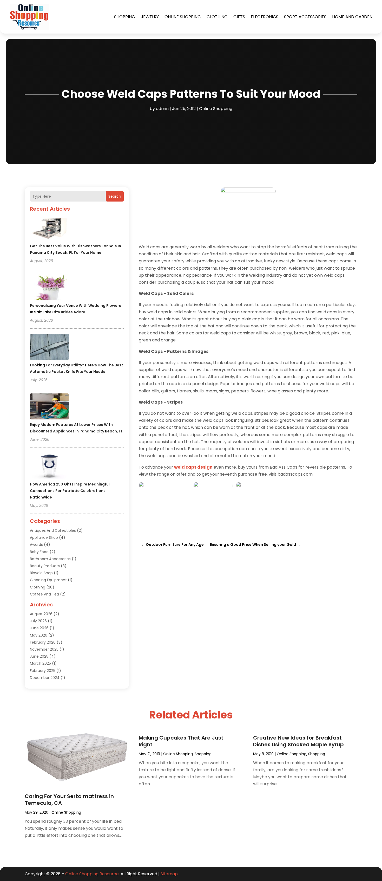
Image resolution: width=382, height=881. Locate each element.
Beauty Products (45, 565)
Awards (36, 544)
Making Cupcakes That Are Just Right (181, 741)
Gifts (239, 17)
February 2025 (42, 670)
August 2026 (41, 614)
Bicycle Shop (41, 572)
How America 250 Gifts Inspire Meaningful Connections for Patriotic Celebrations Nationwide (70, 491)
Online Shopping (182, 17)
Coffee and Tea (44, 594)
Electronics (264, 17)
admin (162, 109)
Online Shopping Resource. (92, 874)
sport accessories (305, 17)
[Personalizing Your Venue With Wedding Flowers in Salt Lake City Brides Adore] (49, 288)
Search (114, 196)
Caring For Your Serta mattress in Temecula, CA (69, 800)
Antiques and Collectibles (53, 530)
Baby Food (39, 551)
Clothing (217, 17)
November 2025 (44, 649)
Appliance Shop (44, 537)
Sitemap (169, 874)
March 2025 (40, 663)
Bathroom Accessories (50, 558)
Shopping (124, 17)
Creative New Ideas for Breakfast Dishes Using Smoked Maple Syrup (298, 741)
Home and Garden (352, 17)
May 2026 (38, 635)
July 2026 (38, 621)
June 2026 (39, 628)
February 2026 (43, 642)
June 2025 (39, 656)
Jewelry (150, 17)
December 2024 (45, 677)
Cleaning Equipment (48, 579)
